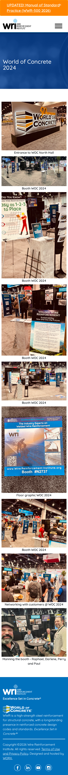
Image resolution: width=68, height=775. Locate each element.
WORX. (7, 758)
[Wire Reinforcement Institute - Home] (17, 23)
